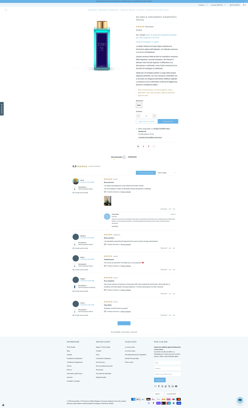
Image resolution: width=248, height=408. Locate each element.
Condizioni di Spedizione (74, 358)
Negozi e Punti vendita (103, 347)
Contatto (98, 351)
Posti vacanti (129, 362)
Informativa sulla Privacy (74, 373)
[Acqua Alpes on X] (169, 386)
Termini (69, 366)
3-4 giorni (155, 42)
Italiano (202, 5)
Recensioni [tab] (117, 157)
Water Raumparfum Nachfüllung (86, 287)
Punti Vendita (71, 347)
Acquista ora (168, 121)
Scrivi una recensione (148, 173)
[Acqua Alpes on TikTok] (165, 386)
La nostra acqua (130, 351)
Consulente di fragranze (103, 358)
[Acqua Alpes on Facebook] (159, 386)
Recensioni (99, 370)
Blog (68, 351)
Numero (139, 111)
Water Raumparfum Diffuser (85, 189)
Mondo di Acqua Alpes (132, 358)
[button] (157, 26)
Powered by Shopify (107, 403)
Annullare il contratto (73, 381)
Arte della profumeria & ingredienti (135, 354)
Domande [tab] (132, 157)
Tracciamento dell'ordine (103, 373)
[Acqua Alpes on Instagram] (162, 386)
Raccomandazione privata (104, 366)
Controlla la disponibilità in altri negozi (150, 137)
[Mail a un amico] (154, 146)
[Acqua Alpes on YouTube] (176, 386)
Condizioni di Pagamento (75, 362)
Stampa (69, 354)
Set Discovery (100, 362)
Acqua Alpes (76, 401)
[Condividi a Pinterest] (148, 146)
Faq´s (98, 354)
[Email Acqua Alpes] (155, 386)
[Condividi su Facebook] (143, 146)
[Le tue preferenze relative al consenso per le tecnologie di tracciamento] (3, 404)
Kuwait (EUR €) (217, 5)
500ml (139, 105)
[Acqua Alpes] (6, 10)
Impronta (69, 377)
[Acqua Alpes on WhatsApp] (172, 386)
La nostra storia (130, 347)
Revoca (69, 370)
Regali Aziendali (101, 377)
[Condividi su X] (138, 146)
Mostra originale (126, 192)
